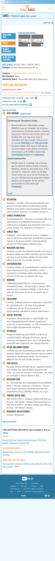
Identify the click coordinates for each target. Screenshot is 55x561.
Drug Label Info (7, 36)
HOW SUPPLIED (12, 363)
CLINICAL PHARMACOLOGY (16, 215)
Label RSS (46, 23)
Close (10, 193)
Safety (5, 43)
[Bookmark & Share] (49, 495)
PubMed (30, 452)
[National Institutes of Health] (3, 2)
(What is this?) (25, 114)
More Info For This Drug (8, 58)
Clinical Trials (20, 452)
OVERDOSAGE (11, 331)
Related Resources (7, 50)
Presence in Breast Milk (19, 443)
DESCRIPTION (11, 199)
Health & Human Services (34, 491)
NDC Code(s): (7, 64)
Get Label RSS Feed (39, 463)
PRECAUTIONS (41, 143)
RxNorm (26, 463)
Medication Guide (13, 379)
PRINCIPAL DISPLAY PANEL (16, 395)
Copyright (23, 486)
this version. (46, 92)
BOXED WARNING (13, 113)
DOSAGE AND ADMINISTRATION (18, 347)
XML (32, 98)
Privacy (33, 486)
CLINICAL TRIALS (12, 231)
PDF (27, 98)
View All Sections (9, 110)
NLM (19, 491)
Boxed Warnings (10, 440)
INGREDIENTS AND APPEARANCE (18, 411)
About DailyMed (21, 483)
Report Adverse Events (27, 440)
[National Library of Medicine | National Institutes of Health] (27, 478)
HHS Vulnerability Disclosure (33, 489)
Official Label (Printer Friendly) (15, 105)
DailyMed (27, 8)
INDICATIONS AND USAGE (16, 247)
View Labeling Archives (13, 463)
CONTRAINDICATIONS (21, 154)
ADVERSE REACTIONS (14, 315)
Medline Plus (8, 452)
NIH (11, 491)
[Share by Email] (46, 495)
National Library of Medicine (18, 2)
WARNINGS (26, 143)
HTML (20, 101)
